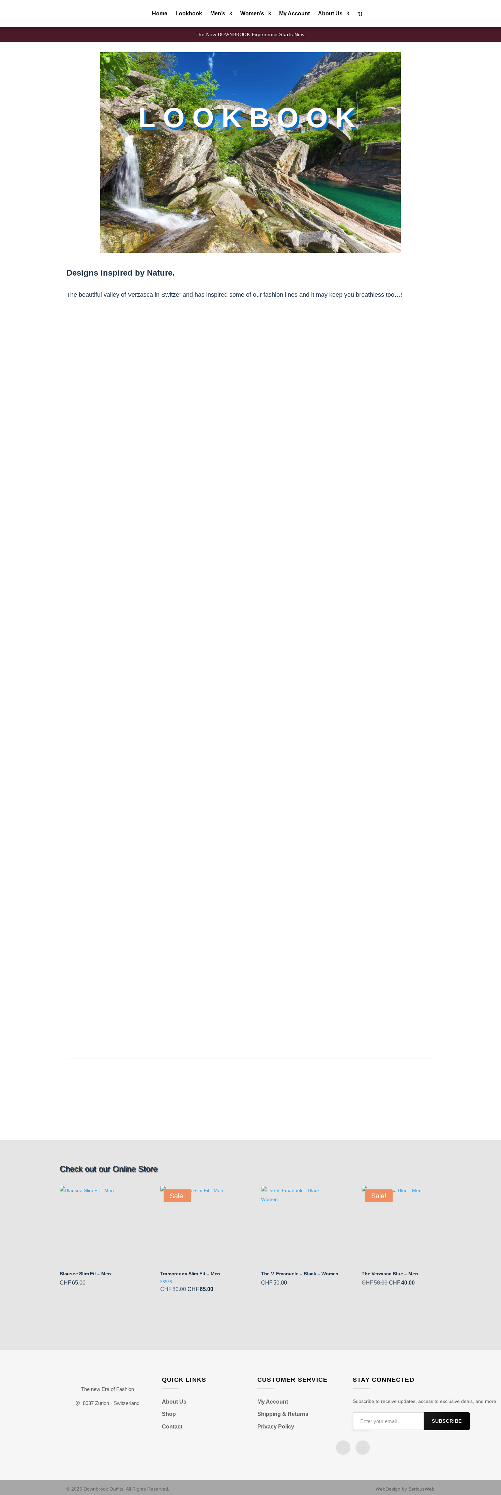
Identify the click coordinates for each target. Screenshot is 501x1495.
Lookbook (189, 13)
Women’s (252, 13)
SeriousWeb (421, 1489)
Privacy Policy (275, 1427)
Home (159, 13)
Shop (169, 1414)
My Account (294, 13)
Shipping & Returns (282, 1414)
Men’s (217, 13)
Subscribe (447, 1421)
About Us (330, 13)
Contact (172, 1427)
